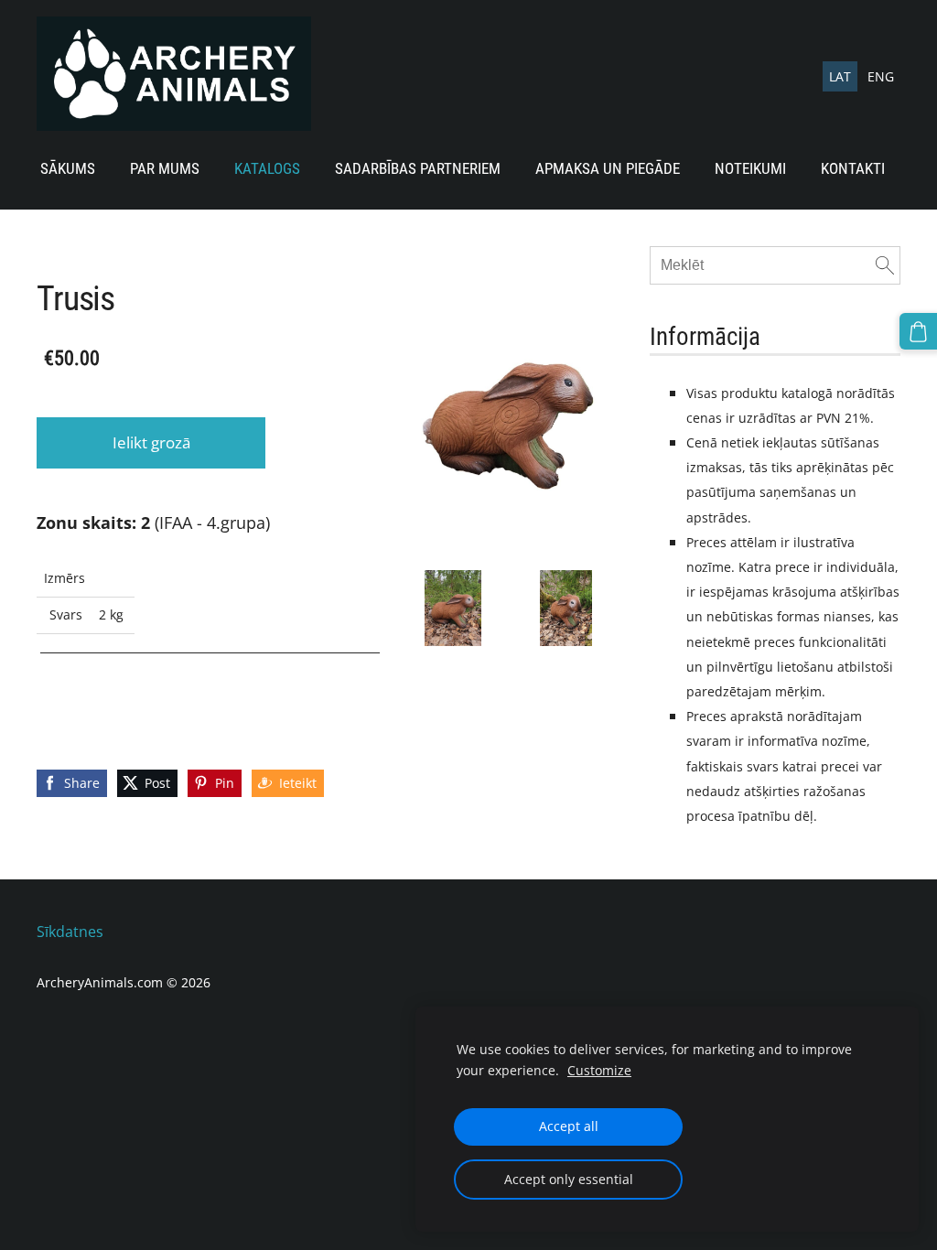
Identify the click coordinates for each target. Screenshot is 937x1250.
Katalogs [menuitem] (267, 168)
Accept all (568, 1126)
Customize (599, 1070)
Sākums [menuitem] (67, 168)
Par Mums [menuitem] (164, 168)
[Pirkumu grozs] (918, 331)
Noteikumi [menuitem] (750, 168)
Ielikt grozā (151, 442)
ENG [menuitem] (880, 76)
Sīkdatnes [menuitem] (70, 931)
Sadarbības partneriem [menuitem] (418, 168)
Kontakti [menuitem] (853, 168)
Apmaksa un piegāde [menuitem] (607, 168)
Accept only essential (568, 1179)
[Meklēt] (884, 265)
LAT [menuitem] (840, 76)
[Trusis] (452, 608)
